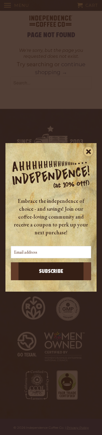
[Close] (88, 151)
